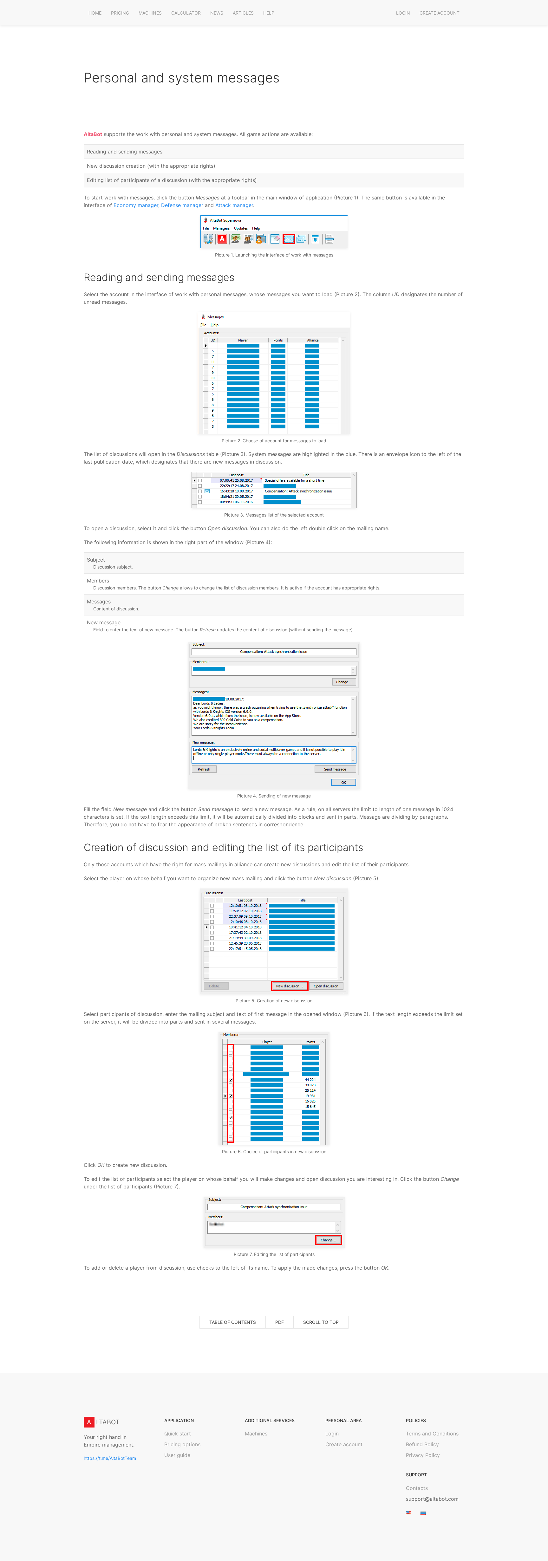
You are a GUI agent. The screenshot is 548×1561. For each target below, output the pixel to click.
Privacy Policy (423, 1455)
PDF (279, 1322)
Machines (150, 13)
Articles (243, 13)
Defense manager (182, 205)
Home (94, 13)
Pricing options (182, 1444)
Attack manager (234, 205)
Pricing (120, 13)
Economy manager (136, 205)
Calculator (186, 13)
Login (403, 13)
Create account (440, 13)
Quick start (177, 1434)
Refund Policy (422, 1444)
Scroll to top (321, 1322)
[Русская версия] (423, 1513)
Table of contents (232, 1322)
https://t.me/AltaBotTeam (110, 1458)
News (216, 13)
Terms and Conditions (432, 1434)
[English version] (408, 1513)
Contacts (417, 1488)
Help (268, 13)
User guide (177, 1455)
